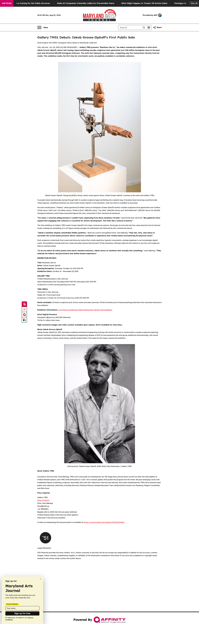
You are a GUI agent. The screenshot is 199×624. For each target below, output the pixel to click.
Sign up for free (22, 613)
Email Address (12, 604)
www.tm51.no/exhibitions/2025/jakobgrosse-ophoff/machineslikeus (85, 310)
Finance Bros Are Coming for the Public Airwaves (26, 3)
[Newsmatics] (24, 319)
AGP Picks (6, 3)
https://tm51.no (43, 500)
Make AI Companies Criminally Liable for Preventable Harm (85, 3)
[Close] (40, 579)
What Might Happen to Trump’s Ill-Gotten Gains (144, 3)
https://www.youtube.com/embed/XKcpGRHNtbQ (104, 522)
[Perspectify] (24, 309)
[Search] (143, 27)
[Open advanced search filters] (148, 27)
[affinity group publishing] (24, 314)
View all (194, 3)
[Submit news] (24, 304)
